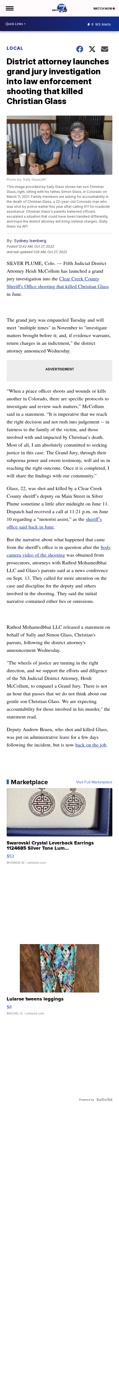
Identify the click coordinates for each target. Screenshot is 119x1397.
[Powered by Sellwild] (104, 1099)
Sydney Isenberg (30, 240)
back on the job (90, 744)
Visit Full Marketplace (94, 782)
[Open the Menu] (9, 8)
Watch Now (103, 8)
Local (15, 48)
